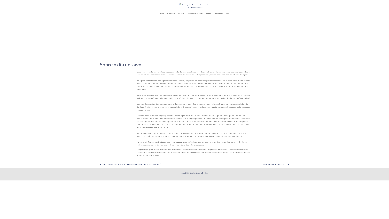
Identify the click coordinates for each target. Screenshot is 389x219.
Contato (209, 13)
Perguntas (219, 13)
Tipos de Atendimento (194, 13)
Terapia (181, 13)
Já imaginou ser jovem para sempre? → (275, 164)
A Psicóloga (171, 13)
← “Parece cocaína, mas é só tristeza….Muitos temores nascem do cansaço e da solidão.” (130, 164)
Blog (227, 13)
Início (162, 13)
